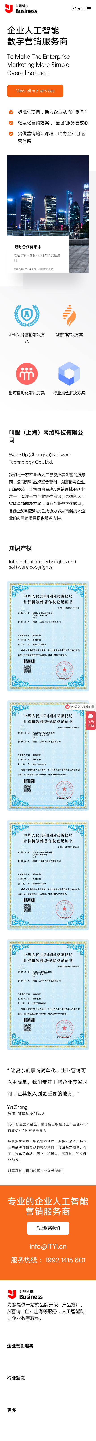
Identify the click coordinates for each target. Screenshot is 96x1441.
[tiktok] (8, 1329)
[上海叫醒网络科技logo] (21, 6)
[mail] (23, 1329)
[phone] (31, 1329)
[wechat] (16, 1329)
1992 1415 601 (65, 1260)
